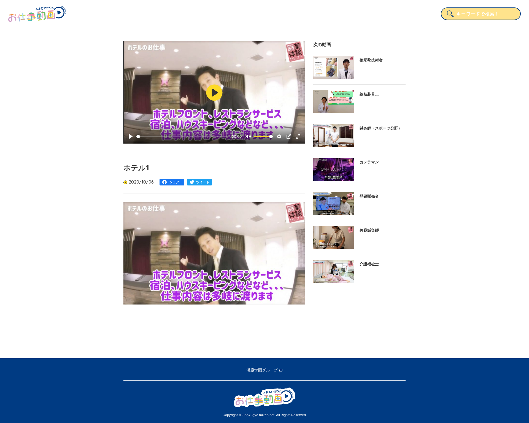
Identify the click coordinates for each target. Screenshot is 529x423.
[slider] (183, 136)
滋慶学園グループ (262, 370)
